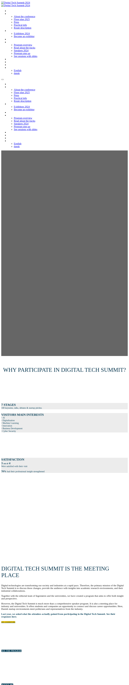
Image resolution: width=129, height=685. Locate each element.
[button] (8, 622)
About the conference (24, 16)
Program (12, 42)
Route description (22, 27)
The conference (15, 14)
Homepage (13, 11)
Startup (11, 39)
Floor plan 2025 (22, 19)
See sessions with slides (25, 56)
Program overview (23, 45)
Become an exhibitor (24, 36)
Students (12, 59)
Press (16, 22)
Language (12, 68)
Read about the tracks (24, 47)
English (17, 70)
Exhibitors (12, 31)
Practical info (20, 25)
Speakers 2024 (21, 50)
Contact (11, 65)
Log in (11, 62)
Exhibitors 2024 (22, 33)
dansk (17, 73)
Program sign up (22, 53)
